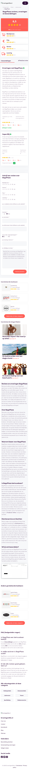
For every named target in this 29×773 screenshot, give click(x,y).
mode (24, 656)
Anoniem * (4, 212)
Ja (4, 213)
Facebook (9, 512)
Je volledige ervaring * (7, 248)
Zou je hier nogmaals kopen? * (9, 235)
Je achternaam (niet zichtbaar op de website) (13, 225)
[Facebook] (2, 756)
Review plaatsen (19, 271)
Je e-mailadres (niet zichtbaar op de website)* (13, 204)
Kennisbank (4, 727)
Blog (2, 730)
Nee (9, 213)
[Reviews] (6, 3)
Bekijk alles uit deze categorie (14, 316)
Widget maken (5, 748)
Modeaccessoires (21, 700)
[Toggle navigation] (25, 3)
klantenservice (19, 523)
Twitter (14, 512)
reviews (9, 676)
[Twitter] (4, 756)
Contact (3, 724)
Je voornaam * (5, 217)
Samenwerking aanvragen (8, 745)
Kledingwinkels (7, 690)
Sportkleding (7, 700)
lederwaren (4, 660)
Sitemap (3, 733)
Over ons (3, 721)
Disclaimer (19, 765)
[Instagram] (7, 756)
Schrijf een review (23, 60)
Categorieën (6, 7)
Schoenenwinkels (22, 690)
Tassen (21, 695)
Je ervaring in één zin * (7, 240)
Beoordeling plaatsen (7, 742)
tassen (10, 660)
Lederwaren (18, 7)
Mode (12, 7)
